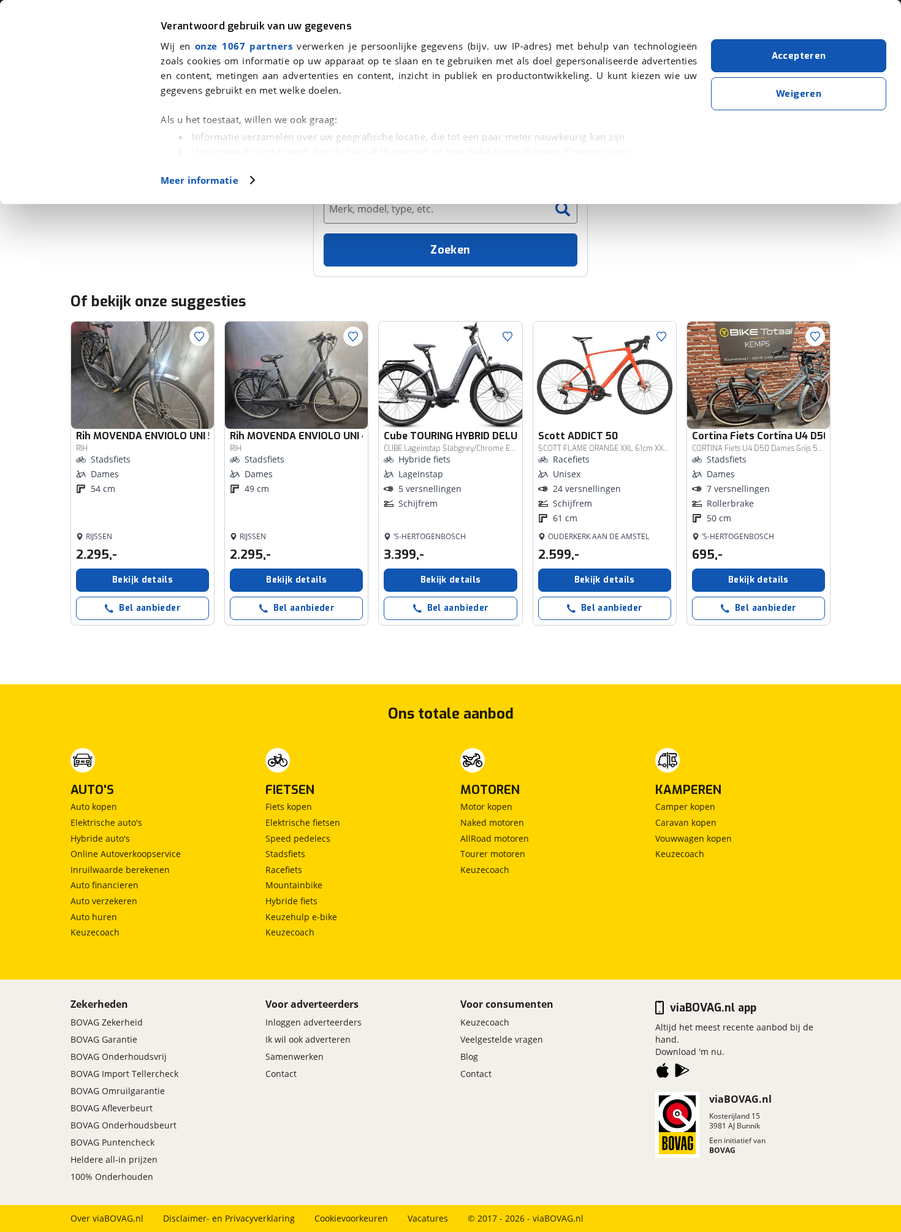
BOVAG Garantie (103, 1039)
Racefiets (283, 869)
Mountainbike (293, 885)
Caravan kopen (686, 822)
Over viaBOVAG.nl (106, 1218)
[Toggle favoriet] (199, 336)
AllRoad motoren (494, 838)
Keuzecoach (95, 932)
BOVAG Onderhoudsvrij (118, 1056)
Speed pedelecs (297, 838)
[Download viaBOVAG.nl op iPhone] (662, 1073)
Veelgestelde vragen (501, 1039)
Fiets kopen (288, 806)
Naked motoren (492, 822)
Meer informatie (199, 180)
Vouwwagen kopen (693, 838)
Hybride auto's (100, 838)
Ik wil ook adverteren (308, 1039)
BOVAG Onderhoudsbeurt (123, 1125)
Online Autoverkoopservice (125, 854)
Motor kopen (486, 806)
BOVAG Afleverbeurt (111, 1108)
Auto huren (93, 917)
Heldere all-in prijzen (114, 1159)
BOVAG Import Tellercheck (124, 1073)
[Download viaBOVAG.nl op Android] (682, 1073)
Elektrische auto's (106, 822)
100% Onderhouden (111, 1176)
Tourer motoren (492, 854)
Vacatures (428, 1218)
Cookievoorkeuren (351, 1218)
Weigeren (798, 94)
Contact (281, 1073)
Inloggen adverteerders (313, 1022)
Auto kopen (93, 806)
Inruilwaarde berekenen (120, 869)
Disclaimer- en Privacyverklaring (229, 1218)
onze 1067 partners (243, 46)
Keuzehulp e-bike (301, 917)
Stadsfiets (285, 854)
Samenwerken (294, 1056)
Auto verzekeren (103, 901)
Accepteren (799, 56)
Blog (469, 1056)
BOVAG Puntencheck (112, 1142)
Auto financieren (104, 885)
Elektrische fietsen (302, 822)
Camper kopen (685, 806)
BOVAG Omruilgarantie (117, 1091)
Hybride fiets (291, 901)
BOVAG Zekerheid (106, 1022)
